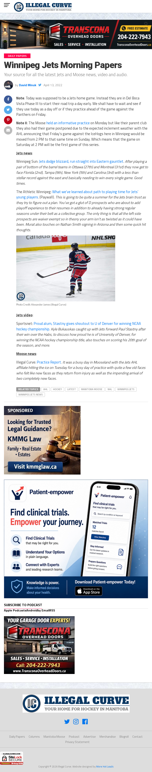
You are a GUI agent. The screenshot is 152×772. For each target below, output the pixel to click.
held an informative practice (68, 123)
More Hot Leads (105, 766)
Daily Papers (17, 736)
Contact (137, 736)
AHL (45, 389)
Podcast (74, 736)
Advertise (89, 736)
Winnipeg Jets (125, 389)
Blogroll (124, 736)
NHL (110, 389)
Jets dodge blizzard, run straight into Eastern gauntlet (81, 161)
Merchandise (108, 736)
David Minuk (27, 85)
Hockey (57, 389)
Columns (34, 736)
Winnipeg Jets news (30, 394)
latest (71, 389)
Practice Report (49, 362)
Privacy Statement (77, 742)
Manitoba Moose (91, 389)
